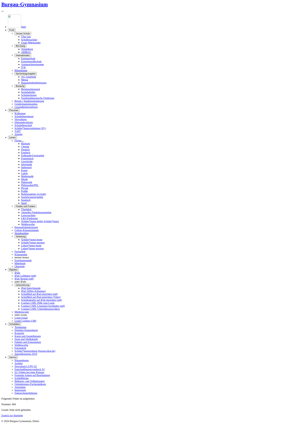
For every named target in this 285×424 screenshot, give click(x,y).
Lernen (12, 137)
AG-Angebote (28, 76)
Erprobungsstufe (23, 260)
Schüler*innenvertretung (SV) (30, 128)
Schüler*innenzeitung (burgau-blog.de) (35, 351)
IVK (23, 67)
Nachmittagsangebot (25, 73)
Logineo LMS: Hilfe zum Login (38, 303)
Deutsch (25, 149)
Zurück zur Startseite (12, 415)
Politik (24, 191)
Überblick (26, 209)
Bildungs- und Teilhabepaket (30, 381)
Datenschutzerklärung (26, 393)
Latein (24, 173)
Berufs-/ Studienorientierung (29, 101)
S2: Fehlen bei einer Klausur (29, 372)
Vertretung (21, 236)
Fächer (18, 140)
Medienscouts (22, 311)
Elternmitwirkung (24, 122)
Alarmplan (20, 387)
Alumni (18, 134)
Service (12, 357)
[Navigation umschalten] (2, 11)
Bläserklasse (21, 70)
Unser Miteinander (31, 42)
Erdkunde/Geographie (32, 155)
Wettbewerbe (28, 224)
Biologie (25, 143)
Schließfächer (22, 378)
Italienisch (26, 167)
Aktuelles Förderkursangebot (36, 212)
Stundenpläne (22, 233)
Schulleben (14, 324)
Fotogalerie (20, 348)
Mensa (24, 79)
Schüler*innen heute (31, 239)
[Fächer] (23, 141)
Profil (11, 30)
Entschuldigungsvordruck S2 (30, 369)
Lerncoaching (28, 215)
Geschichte (27, 161)
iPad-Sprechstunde (31, 288)
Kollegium (20, 113)
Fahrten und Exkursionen (28, 342)
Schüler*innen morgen (33, 242)
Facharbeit (20, 251)
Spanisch (26, 200)
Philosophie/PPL (30, 185)
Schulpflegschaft (23, 125)
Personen (13, 110)
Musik (24, 179)
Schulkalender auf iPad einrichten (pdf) (41, 300)
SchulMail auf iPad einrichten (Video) (41, 297)
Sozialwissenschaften (32, 197)
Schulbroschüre (29, 39)
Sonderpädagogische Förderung (37, 98)
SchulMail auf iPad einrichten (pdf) (39, 294)
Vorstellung (27, 49)
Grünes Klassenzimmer (27, 230)
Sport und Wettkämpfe (26, 339)
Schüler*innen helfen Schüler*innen (40, 221)
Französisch (27, 158)
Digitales (13, 269)
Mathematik (27, 176)
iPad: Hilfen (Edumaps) (33, 291)
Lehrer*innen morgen (32, 248)
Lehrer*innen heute (31, 245)
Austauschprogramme (32, 64)
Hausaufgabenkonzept (26, 227)
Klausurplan (21, 254)
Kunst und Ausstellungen (28, 336)
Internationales (23, 55)
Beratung (20, 86)
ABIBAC (26, 52)
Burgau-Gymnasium (24, 4)
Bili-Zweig (20, 46)
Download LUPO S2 (26, 366)
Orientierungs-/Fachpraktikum (30, 384)
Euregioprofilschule (31, 61)
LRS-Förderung (29, 218)
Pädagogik (26, 182)
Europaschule (28, 58)
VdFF (18, 131)
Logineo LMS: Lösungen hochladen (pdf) (43, 306)
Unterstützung (22, 285)
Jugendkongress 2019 (26, 354)
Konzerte (19, 333)
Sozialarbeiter (28, 92)
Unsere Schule (23, 33)
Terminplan (20, 327)
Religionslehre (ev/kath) (33, 194)
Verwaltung (21, 119)
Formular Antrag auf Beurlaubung (32, 375)
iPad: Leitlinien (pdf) (25, 275)
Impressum (20, 390)
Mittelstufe (20, 263)
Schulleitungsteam (24, 116)
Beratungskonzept (30, 89)
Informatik (26, 164)
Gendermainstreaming (26, 104)
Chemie (25, 146)
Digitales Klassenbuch (26, 330)
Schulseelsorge (29, 95)
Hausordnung (22, 360)
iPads (17, 272)
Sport (24, 203)
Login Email (21, 317)
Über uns (26, 36)
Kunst (24, 170)
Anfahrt (19, 363)
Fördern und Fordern (25, 206)
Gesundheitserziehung (26, 107)
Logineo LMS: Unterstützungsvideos (40, 309)
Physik (24, 188)
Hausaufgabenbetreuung (34, 82)
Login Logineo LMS (25, 320)
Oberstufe (20, 266)
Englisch (25, 152)
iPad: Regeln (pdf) (24, 278)
